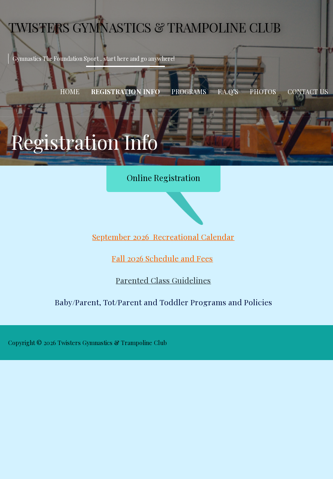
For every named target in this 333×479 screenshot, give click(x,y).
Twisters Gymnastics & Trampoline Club (144, 27)
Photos (263, 91)
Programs (188, 91)
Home (70, 91)
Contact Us (308, 91)
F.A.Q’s (228, 91)
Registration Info (125, 91)
